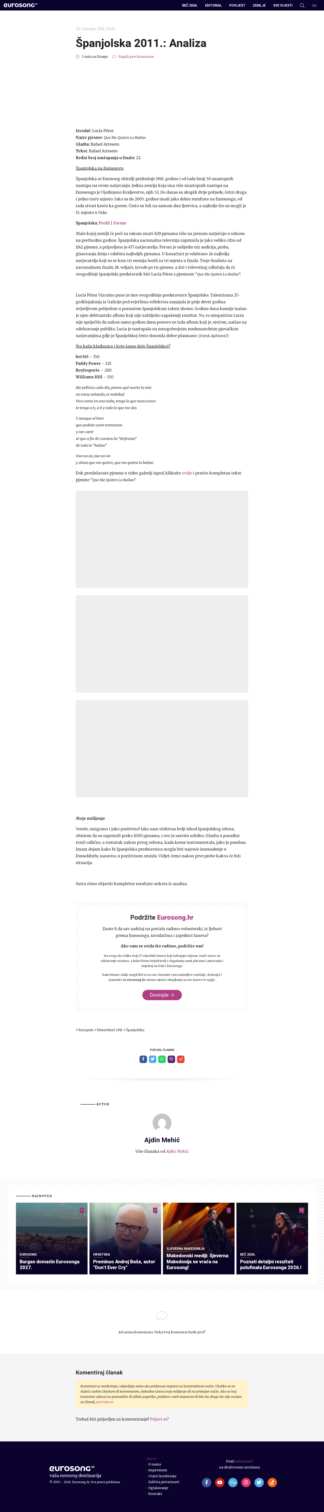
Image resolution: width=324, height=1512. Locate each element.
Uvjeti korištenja (162, 1476)
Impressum (157, 1470)
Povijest (237, 5)
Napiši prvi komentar (136, 57)
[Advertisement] (162, 93)
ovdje (187, 473)
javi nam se (104, 1402)
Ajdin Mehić (177, 1151)
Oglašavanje (158, 1488)
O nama (154, 1464)
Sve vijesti (282, 5)
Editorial (213, 5)
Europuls (86, 1030)
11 (301, 1210)
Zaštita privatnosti (163, 1482)
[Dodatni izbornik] (314, 5)
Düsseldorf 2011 (109, 1030)
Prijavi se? (159, 1419)
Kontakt (155, 1494)
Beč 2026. (190, 5)
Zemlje (259, 5)
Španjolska (135, 1030)
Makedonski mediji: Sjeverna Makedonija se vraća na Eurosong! (197, 1261)
